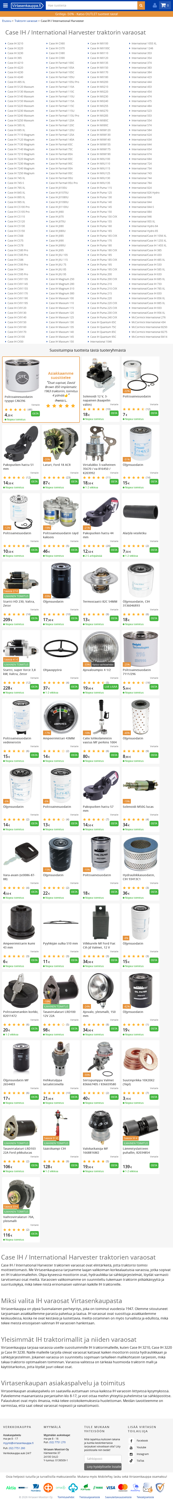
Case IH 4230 (15, 72)
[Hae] (141, 5)
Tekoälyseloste (145, 1497)
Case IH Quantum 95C (103, 336)
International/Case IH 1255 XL (148, 240)
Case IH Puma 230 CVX (103, 312)
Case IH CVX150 (16, 322)
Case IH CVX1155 (17, 288)
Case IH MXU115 (100, 168)
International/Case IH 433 (146, 254)
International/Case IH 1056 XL (148, 235)
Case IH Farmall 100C (61, 62)
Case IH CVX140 (16, 317)
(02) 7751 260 (17, 1448)
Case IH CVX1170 (17, 293)
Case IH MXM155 (100, 144)
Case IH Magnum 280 (61, 284)
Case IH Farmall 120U (61, 130)
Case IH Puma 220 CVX (103, 303)
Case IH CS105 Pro (18, 211)
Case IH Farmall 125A (61, 134)
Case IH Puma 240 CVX (103, 317)
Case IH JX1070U (58, 192)
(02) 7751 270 (57, 1442)
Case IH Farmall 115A (61, 101)
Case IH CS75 (15, 240)
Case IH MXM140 (100, 139)
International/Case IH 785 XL (148, 288)
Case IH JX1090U (58, 202)
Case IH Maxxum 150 (61, 341)
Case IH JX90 (56, 240)
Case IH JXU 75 (57, 264)
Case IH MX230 (99, 96)
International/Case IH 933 (146, 308)
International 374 (141, 62)
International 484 (141, 106)
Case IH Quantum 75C (103, 327)
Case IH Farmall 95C (60, 173)
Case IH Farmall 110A (61, 86)
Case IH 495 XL (16, 82)
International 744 (141, 178)
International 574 (141, 125)
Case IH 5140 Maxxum (20, 96)
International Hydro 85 (144, 231)
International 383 (141, 67)
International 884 (141, 211)
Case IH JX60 (56, 211)
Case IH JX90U (57, 245)
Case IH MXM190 (100, 154)
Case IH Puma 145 (101, 207)
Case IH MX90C (99, 125)
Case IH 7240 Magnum (20, 168)
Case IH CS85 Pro (17, 254)
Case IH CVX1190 (17, 298)
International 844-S (142, 207)
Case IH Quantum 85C (103, 331)
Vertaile (35, 404)
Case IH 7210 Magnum (20, 154)
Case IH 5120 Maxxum (20, 86)
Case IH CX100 (16, 336)
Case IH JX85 (56, 235)
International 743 (141, 173)
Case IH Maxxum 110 (61, 303)
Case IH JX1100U (58, 207)
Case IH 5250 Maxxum (20, 120)
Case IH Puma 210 (101, 284)
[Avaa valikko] (4, 5)
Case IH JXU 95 (57, 274)
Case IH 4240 (15, 77)
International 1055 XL (144, 43)
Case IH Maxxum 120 (61, 312)
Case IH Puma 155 (101, 221)
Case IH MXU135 (100, 183)
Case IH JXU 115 (58, 259)
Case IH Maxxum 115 (61, 308)
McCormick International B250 (149, 327)
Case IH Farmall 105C (61, 72)
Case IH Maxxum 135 (61, 327)
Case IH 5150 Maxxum (20, 101)
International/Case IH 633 (146, 274)
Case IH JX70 (56, 216)
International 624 (141, 134)
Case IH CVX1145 (17, 284)
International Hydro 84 (144, 226)
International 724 (141, 163)
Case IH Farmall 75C (60, 149)
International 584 (141, 130)
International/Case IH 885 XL (148, 303)
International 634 (141, 139)
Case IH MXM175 (100, 149)
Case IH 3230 (15, 53)
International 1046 (101, 341)
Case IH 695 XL (16, 130)
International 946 (141, 216)
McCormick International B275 (149, 331)
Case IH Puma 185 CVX (103, 259)
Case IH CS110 (16, 216)
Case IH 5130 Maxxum (20, 91)
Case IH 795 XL (16, 187)
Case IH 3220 (15, 48)
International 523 (141, 110)
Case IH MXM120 (100, 130)
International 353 (141, 53)
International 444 (141, 82)
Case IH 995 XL (16, 202)
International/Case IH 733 (146, 284)
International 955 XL (143, 221)
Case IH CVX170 (16, 331)
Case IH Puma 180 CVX (103, 250)
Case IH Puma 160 (101, 226)
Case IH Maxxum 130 (61, 322)
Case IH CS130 (16, 226)
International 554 (141, 120)
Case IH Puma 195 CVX (103, 269)
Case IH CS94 (15, 269)
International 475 (141, 101)
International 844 (141, 202)
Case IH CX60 (56, 43)
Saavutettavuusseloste (118, 1497)
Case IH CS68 (15, 235)
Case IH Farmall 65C (60, 144)
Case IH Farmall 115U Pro (63, 115)
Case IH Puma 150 (101, 211)
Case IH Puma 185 (101, 254)
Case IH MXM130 (100, 134)
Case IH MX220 (99, 91)
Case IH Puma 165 (101, 231)
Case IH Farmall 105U (61, 77)
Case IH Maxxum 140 (61, 331)
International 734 (141, 168)
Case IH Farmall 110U (61, 96)
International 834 (141, 197)
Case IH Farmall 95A (60, 168)
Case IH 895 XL (16, 197)
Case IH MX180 (99, 77)
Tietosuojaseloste (89, 1497)
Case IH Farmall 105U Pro (63, 82)
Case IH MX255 (99, 106)
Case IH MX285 (99, 115)
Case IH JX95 (56, 250)
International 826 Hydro (145, 192)
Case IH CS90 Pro (17, 264)
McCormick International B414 (149, 336)
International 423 (141, 77)
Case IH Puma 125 (101, 192)
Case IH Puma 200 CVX (103, 279)
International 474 (141, 96)
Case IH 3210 (15, 43)
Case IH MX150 (99, 67)
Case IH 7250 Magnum (20, 173)
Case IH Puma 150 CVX (103, 216)
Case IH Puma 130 (101, 197)
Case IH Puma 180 (101, 245)
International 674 (141, 154)
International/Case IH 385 (146, 250)
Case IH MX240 (99, 101)
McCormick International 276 (148, 317)
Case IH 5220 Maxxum (20, 106)
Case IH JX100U (57, 187)
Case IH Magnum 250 (61, 279)
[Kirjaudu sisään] (154, 5)
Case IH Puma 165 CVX (103, 235)
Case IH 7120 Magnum (20, 139)
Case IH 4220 (15, 67)
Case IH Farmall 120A (61, 120)
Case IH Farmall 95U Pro (63, 183)
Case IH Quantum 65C (103, 322)
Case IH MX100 (99, 43)
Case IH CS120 (16, 221)
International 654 (141, 149)
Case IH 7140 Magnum (20, 149)
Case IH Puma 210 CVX (103, 288)
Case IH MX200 (99, 82)
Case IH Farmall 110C (61, 91)
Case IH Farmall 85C (60, 159)
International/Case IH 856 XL (148, 298)
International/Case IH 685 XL (148, 279)
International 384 (141, 72)
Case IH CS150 (16, 231)
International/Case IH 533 (146, 264)
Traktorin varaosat (26, 21)
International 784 (141, 183)
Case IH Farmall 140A (61, 139)
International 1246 (142, 48)
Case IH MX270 (99, 110)
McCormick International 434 (148, 322)
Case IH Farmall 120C (61, 125)
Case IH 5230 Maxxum (20, 110)
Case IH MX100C (100, 48)
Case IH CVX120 (16, 308)
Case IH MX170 (99, 72)
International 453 (141, 86)
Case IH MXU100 (100, 159)
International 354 (141, 58)
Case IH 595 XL (16, 125)
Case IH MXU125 (100, 173)
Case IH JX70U (57, 221)
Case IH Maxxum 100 (61, 298)
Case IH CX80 (56, 53)
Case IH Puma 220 (101, 298)
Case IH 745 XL (16, 178)
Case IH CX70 (56, 48)
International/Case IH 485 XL (148, 259)
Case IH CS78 (15, 245)
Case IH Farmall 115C (61, 106)
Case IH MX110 (99, 53)
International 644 (141, 144)
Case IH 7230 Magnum (20, 163)
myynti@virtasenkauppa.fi (18, 1443)
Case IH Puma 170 (101, 240)
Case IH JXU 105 (58, 254)
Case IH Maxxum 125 (61, 317)
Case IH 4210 (15, 62)
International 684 (141, 159)
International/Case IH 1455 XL (148, 245)
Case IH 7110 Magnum (20, 134)
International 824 (141, 187)
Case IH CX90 (56, 58)
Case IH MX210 (99, 86)
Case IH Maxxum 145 (61, 336)
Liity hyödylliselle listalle (104, 1467)
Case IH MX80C (99, 120)
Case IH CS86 (15, 259)
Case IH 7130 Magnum (20, 144)
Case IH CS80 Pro (17, 250)
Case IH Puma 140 (101, 202)
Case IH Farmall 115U (61, 110)
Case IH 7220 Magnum (20, 159)
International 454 (141, 91)
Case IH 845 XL (16, 192)
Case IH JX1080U (58, 197)
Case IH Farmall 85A (60, 154)
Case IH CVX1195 (17, 303)
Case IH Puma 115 (101, 187)
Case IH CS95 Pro (17, 274)
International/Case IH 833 (146, 293)
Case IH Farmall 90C (60, 163)
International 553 (141, 115)
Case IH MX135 (99, 62)
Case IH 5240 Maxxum (20, 115)
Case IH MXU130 (100, 178)
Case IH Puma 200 (101, 274)
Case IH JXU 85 (57, 269)
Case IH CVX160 (16, 327)
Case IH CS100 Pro (18, 207)
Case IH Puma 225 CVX (103, 308)
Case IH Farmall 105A (61, 67)
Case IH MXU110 (100, 163)
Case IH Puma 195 (101, 264)
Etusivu (6, 21)
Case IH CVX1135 (17, 279)
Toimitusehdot (66, 1497)
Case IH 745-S (15, 183)
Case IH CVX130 (16, 312)
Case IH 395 (14, 58)
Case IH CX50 (15, 341)
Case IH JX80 (56, 226)
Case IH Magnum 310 (61, 288)
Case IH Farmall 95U (60, 178)
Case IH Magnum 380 (61, 293)
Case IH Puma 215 (101, 293)
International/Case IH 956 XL (148, 312)
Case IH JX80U (57, 231)
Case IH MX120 (99, 58)
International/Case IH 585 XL (148, 269)
